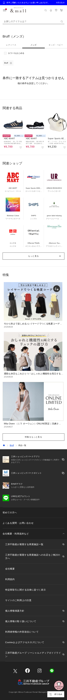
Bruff (12, 445)
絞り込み (58, 694)
